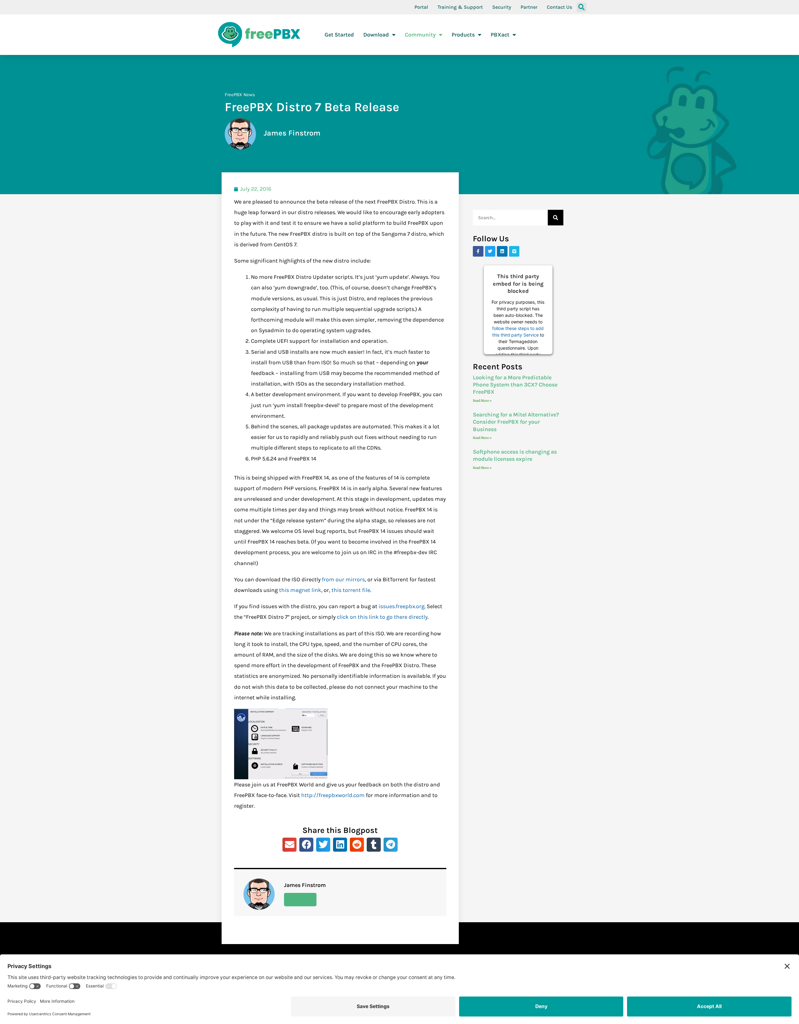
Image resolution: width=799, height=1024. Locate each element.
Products (463, 34)
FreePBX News (240, 94)
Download (376, 34)
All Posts (300, 899)
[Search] (555, 217)
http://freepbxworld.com (333, 795)
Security (501, 7)
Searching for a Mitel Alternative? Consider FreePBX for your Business (516, 422)
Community (420, 34)
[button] (581, 7)
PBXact (500, 34)
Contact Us (559, 7)
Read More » (482, 401)
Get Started (339, 34)
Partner (529, 7)
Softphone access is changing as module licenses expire (515, 455)
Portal (421, 7)
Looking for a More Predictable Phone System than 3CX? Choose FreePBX (515, 385)
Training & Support (460, 7)
